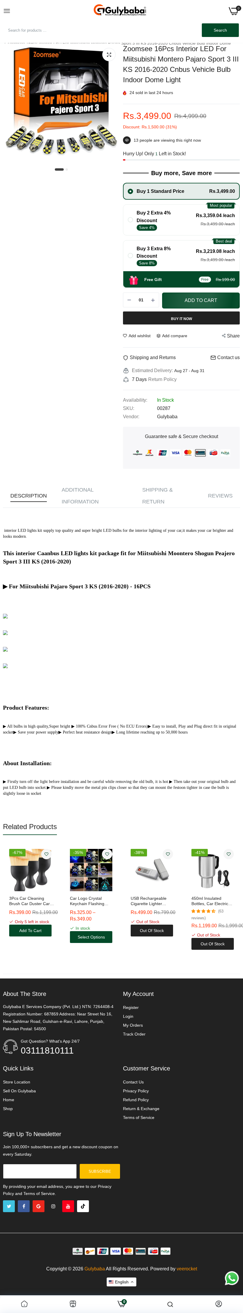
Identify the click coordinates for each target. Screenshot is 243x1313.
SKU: (128, 408)
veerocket (187, 1268)
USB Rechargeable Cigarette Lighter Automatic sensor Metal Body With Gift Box (89, 901)
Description (28, 496)
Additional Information (80, 496)
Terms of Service (138, 1117)
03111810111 (47, 1050)
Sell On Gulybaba (19, 1090)
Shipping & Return (157, 496)
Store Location (16, 1082)
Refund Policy (136, 1099)
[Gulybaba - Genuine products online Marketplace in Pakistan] (119, 11)
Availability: (135, 400)
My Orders (133, 1025)
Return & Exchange (141, 1108)
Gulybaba (94, 1268)
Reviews (220, 496)
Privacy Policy (136, 1090)
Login (128, 1016)
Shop (8, 1108)
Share (233, 335)
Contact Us (133, 1082)
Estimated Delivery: (152, 370)
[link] (46, 854)
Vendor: (131, 416)
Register (131, 1007)
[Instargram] (53, 1206)
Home (8, 1099)
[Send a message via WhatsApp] (232, 1278)
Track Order (134, 1034)
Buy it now (181, 319)
